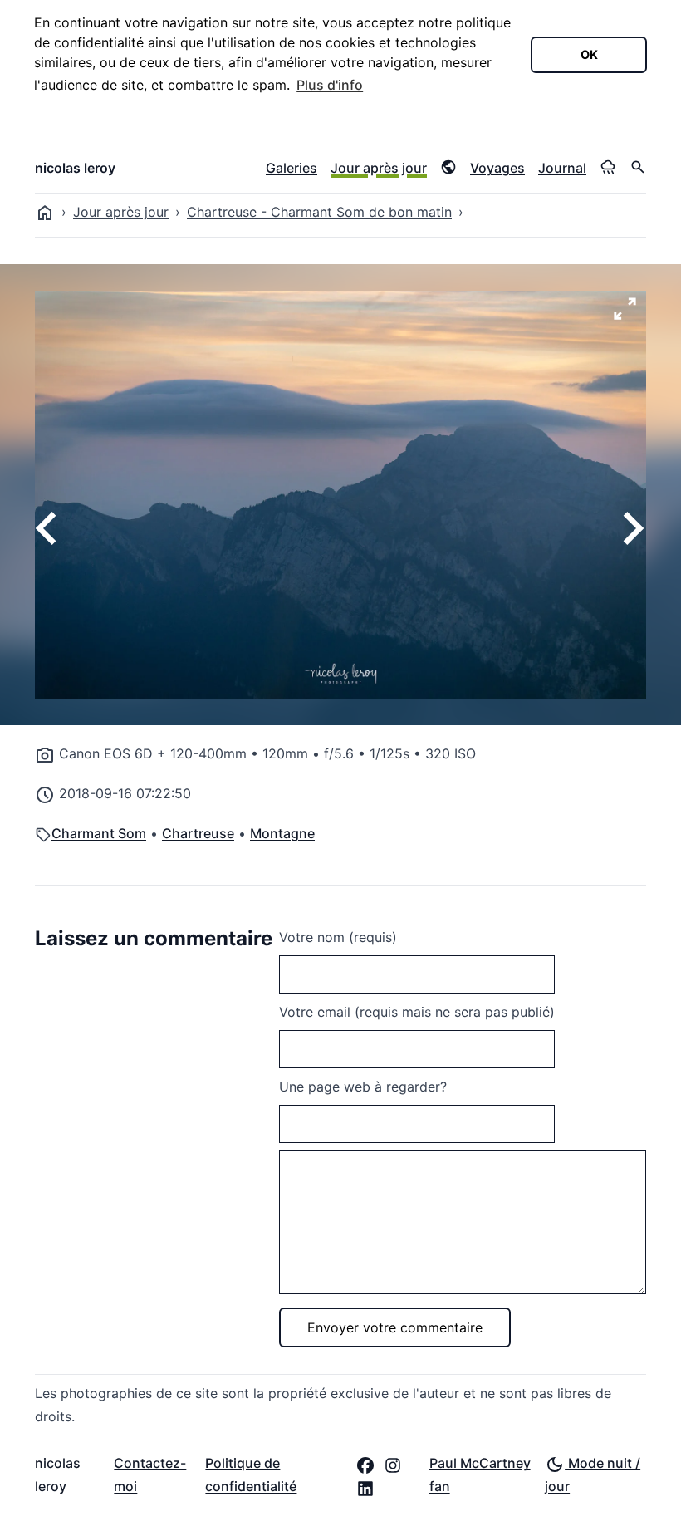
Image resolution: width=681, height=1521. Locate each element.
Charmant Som (98, 833)
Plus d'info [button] (329, 84)
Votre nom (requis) (338, 937)
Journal (562, 167)
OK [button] (589, 54)
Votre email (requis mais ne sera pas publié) (417, 1011)
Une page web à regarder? (363, 1086)
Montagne (282, 833)
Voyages (497, 167)
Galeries (291, 167)
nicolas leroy (75, 167)
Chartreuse (198, 833)
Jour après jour (379, 167)
